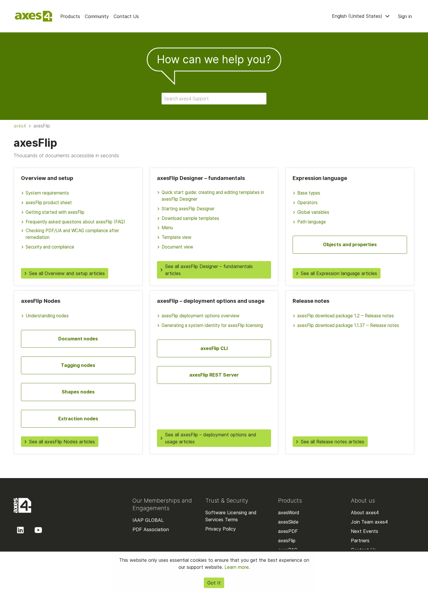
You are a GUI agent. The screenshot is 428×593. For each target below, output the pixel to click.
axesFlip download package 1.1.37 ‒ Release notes (348, 325)
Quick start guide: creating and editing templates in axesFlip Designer (213, 196)
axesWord (288, 512)
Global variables (313, 212)
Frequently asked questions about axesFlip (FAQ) (75, 222)
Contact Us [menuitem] (126, 16)
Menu (167, 227)
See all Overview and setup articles (67, 273)
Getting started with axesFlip (55, 212)
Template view (176, 237)
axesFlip (287, 540)
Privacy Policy (220, 529)
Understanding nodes (47, 316)
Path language (311, 222)
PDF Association (150, 529)
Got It (214, 583)
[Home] (33, 16)
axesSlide (288, 522)
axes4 (20, 126)
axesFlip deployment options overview (200, 316)
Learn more (236, 567)
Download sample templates (190, 218)
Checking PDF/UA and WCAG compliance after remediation (72, 234)
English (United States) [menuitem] (358, 16)
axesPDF (288, 531)
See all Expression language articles (339, 273)
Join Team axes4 (369, 522)
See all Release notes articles (332, 442)
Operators (307, 202)
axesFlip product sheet (49, 202)
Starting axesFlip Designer (188, 208)
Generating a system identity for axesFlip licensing (212, 325)
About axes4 (365, 512)
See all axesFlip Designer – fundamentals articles (209, 269)
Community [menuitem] (97, 16)
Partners (360, 540)
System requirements (47, 193)
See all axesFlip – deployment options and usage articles (210, 438)
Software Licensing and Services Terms (231, 516)
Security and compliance (50, 247)
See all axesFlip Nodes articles (62, 442)
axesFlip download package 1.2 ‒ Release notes (345, 316)
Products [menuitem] (70, 16)
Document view (177, 247)
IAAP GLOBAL (148, 520)
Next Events (364, 531)
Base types (308, 193)
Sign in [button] (405, 16)
